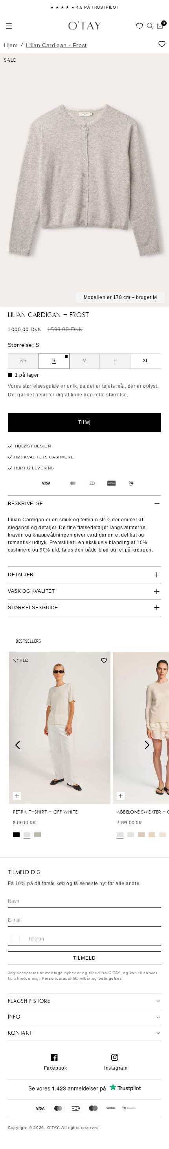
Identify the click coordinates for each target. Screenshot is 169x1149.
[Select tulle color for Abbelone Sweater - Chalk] (141, 834)
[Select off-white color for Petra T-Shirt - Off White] (27, 834)
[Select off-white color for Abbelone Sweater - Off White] (120, 834)
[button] (9, 26)
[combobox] (15, 939)
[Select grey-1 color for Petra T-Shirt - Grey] (37, 834)
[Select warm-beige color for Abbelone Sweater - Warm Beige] (162, 834)
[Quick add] (17, 796)
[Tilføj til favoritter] (162, 44)
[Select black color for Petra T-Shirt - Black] (16, 834)
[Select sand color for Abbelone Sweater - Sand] (152, 834)
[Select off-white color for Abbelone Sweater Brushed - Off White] (130, 834)
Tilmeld (84, 958)
